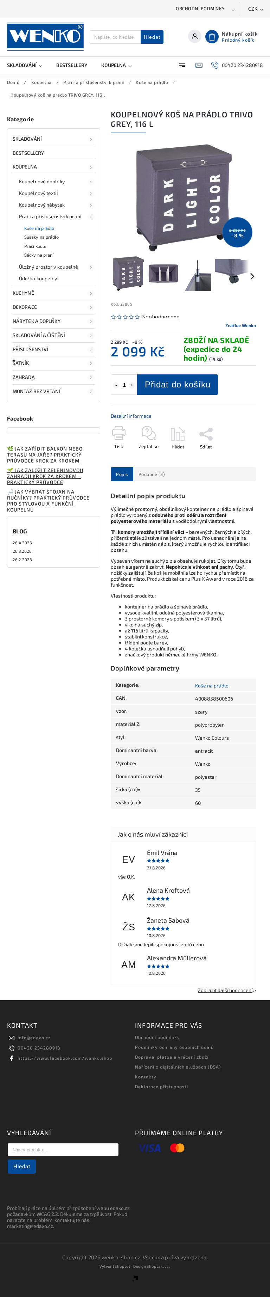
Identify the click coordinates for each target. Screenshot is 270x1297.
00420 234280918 (39, 1048)
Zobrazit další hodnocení (225, 990)
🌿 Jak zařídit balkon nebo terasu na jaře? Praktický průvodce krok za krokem (45, 455)
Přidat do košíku (178, 384)
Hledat (152, 37)
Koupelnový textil (38, 193)
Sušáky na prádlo (41, 237)
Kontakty (145, 1076)
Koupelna (25, 167)
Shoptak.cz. (159, 1266)
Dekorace (25, 307)
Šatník (21, 363)
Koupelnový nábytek (42, 205)
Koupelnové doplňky (42, 181)
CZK (253, 9)
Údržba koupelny (38, 278)
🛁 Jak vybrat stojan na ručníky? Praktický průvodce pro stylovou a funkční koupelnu (48, 501)
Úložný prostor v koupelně (48, 267)
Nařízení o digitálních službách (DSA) (178, 1067)
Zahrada (24, 377)
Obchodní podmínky (200, 8)
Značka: (240, 325)
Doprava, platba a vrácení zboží (171, 1057)
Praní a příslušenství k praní (50, 216)
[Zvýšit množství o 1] (132, 385)
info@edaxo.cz (34, 1037)
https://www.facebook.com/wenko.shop (65, 1058)
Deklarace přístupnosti (161, 1086)
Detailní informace (131, 416)
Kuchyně (23, 293)
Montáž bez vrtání (36, 391)
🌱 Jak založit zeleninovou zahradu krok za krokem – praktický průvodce (45, 476)
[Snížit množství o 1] (116, 385)
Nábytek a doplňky (36, 321)
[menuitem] (28, 65)
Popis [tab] (122, 474)
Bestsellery (28, 153)
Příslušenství (30, 349)
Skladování (27, 139)
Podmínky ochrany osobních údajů (174, 1047)
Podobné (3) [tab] (152, 474)
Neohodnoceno (161, 317)
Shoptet (122, 1266)
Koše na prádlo (39, 228)
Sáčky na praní (38, 255)
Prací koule (35, 246)
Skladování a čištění (39, 335)
